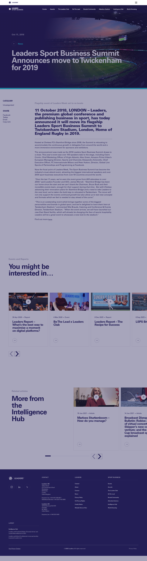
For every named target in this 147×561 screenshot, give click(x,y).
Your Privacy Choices (14, 548)
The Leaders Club (113, 490)
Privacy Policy (79, 497)
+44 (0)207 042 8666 (59, 499)
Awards (110, 487)
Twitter (5, 117)
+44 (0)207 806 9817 (55, 498)
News (20, 43)
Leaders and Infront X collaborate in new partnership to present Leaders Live (23, 537)
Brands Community (113, 497)
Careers (77, 490)
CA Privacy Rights (80, 501)
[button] (17, 353)
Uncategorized (8, 105)
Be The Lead (111, 494)
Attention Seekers (113, 501)
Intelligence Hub (112, 504)
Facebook (6, 115)
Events (110, 483)
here (50, 219)
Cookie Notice (79, 504)
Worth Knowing (112, 508)
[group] (28, 320)
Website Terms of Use (81, 508)
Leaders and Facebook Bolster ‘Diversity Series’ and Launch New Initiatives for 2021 (23, 532)
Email (5, 119)
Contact (77, 483)
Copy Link (6, 122)
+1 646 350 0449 (54, 514)
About (76, 487)
